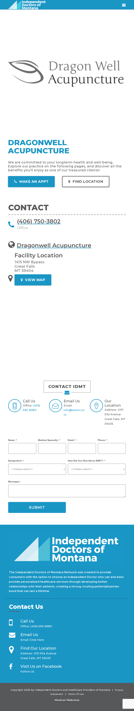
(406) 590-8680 (41, 626)
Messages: (14, 481)
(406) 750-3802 (38, 221)
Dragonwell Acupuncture (54, 245)
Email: (71, 440)
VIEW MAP (34, 280)
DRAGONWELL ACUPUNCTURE (38, 146)
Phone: (102, 440)
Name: (11, 440)
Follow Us (27, 671)
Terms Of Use (76, 694)
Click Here (37, 639)
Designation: (15, 461)
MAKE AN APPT (33, 181)
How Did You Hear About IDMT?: (86, 461)
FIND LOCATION (87, 181)
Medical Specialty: (48, 440)
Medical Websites (67, 700)
